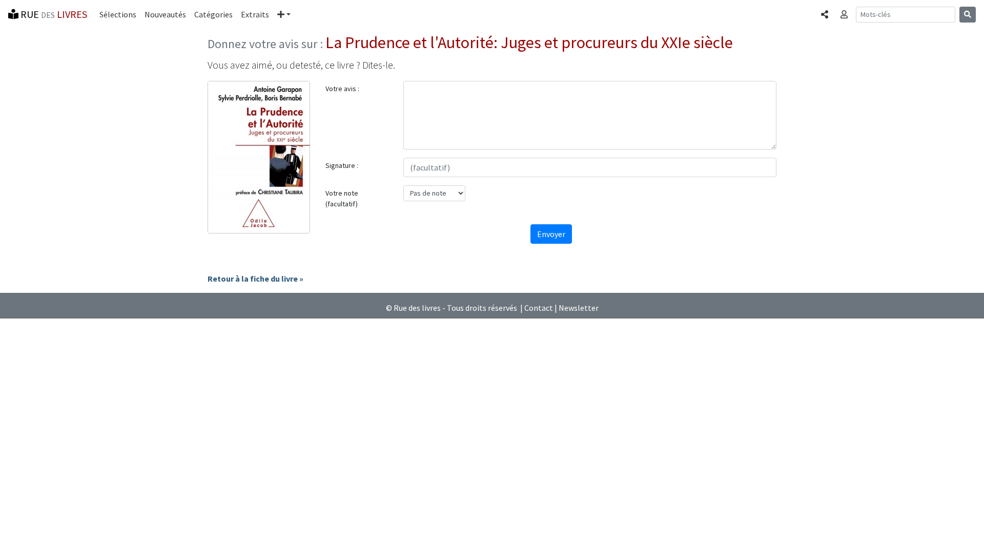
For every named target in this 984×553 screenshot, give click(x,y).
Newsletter (579, 308)
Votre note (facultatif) (341, 198)
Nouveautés (165, 14)
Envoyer (551, 234)
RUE (52, 14)
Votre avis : (342, 88)
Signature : (341, 165)
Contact (538, 308)
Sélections (117, 14)
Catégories (213, 14)
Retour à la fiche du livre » (255, 278)
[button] (284, 14)
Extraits (255, 14)
